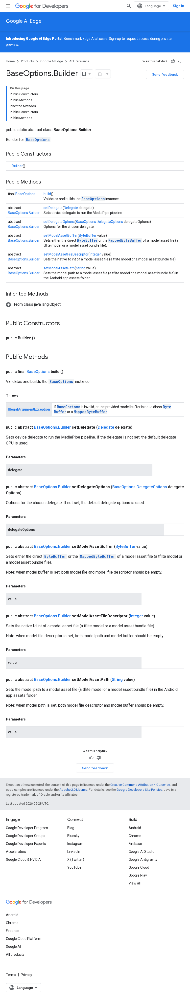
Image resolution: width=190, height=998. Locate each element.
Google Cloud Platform (23, 939)
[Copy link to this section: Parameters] (31, 457)
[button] (33, 304)
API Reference (79, 61)
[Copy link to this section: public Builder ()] (41, 338)
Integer (95, 254)
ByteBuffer (87, 235)
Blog (70, 828)
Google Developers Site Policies (139, 789)
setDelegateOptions (59, 222)
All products (15, 954)
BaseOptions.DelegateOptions (99, 222)
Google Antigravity (143, 859)
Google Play (138, 875)
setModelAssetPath (59, 268)
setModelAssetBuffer (61, 235)
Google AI (13, 947)
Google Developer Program (27, 828)
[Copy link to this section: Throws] (23, 395)
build (47, 194)
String (80, 268)
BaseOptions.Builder (24, 213)
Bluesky (73, 836)
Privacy (26, 975)
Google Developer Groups (25, 836)
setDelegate (53, 208)
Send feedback (165, 74)
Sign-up (115, 39)
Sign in (178, 6)
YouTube (74, 867)
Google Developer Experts (26, 844)
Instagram (75, 844)
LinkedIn (73, 852)
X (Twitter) (75, 859)
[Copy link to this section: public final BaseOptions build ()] (69, 372)
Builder (17, 166)
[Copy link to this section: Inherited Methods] (53, 294)
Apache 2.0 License (73, 789)
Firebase (135, 844)
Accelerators (16, 852)
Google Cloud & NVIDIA (23, 859)
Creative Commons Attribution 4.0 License (140, 785)
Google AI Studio (141, 852)
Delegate (71, 208)
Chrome (135, 836)
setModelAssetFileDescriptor (66, 254)
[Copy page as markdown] (99, 74)
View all (135, 883)
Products (27, 61)
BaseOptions (37, 139)
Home (10, 61)
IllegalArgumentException (29, 409)
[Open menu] (8, 6)
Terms (11, 975)
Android (135, 828)
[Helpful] (173, 61)
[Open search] (129, 6)
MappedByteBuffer (125, 240)
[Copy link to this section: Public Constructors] (56, 154)
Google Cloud (139, 867)
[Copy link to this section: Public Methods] (46, 182)
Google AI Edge (24, 21)
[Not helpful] (180, 61)
